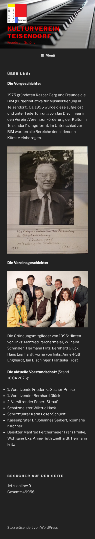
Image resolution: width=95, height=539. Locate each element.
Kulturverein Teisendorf (33, 32)
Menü (50, 55)
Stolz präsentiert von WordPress (32, 527)
